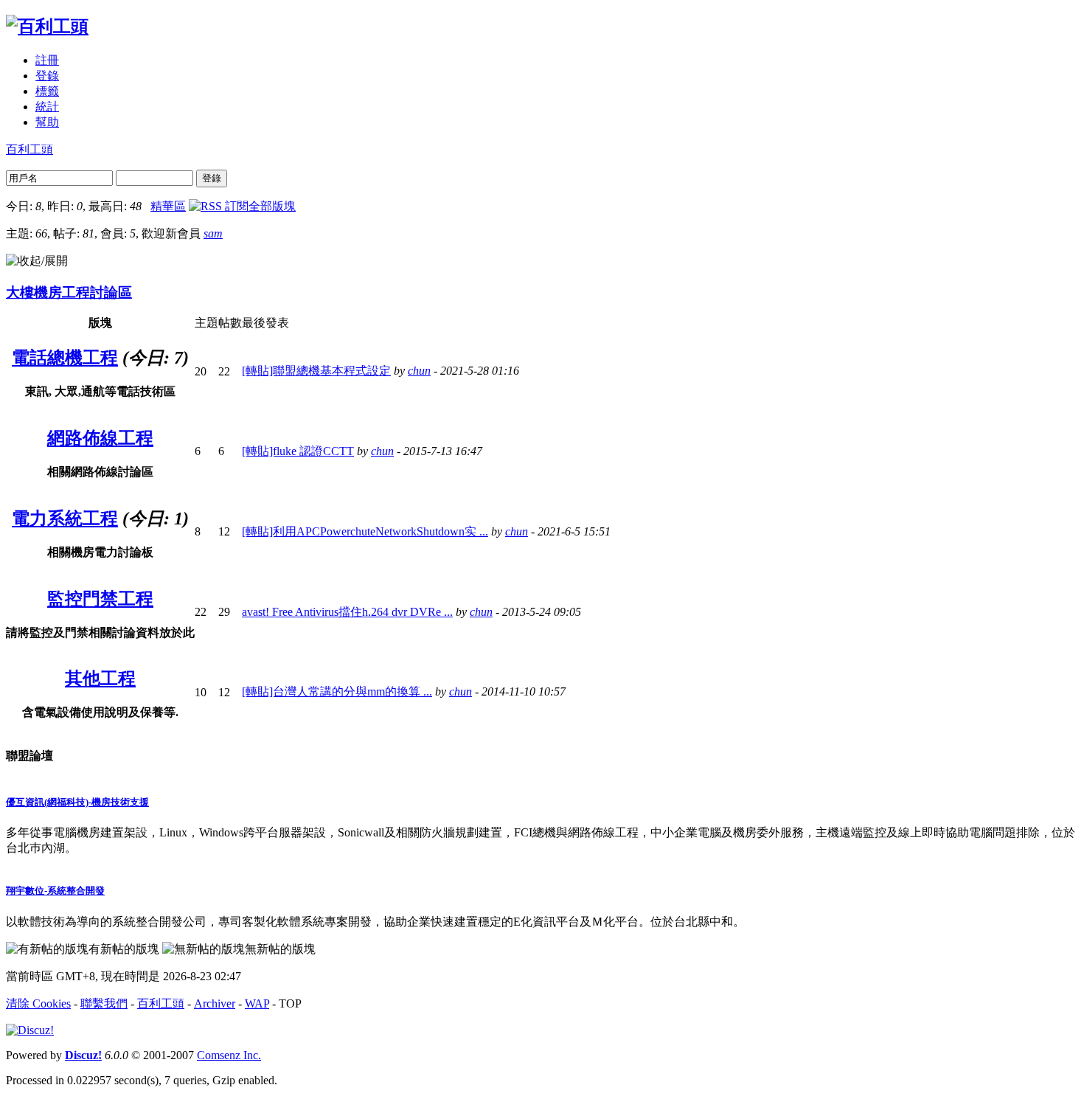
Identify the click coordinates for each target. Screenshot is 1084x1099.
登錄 (47, 75)
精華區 (168, 206)
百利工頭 (29, 149)
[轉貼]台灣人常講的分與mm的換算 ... (337, 691)
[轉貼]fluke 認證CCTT (298, 451)
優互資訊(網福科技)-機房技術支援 (77, 802)
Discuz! (83, 1055)
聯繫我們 (104, 1003)
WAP (257, 1003)
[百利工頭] (47, 26)
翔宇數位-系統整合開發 (55, 890)
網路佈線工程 (100, 438)
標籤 (47, 91)
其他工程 (100, 678)
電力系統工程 (65, 518)
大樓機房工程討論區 (69, 292)
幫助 (47, 122)
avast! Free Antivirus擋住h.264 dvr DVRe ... (347, 612)
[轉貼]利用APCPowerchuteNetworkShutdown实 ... (365, 531)
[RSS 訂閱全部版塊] (242, 206)
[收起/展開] (37, 261)
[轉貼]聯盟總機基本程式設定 (316, 370)
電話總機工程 (65, 357)
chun (419, 370)
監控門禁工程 (100, 599)
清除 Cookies (38, 1003)
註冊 (47, 60)
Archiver (214, 1003)
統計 (47, 106)
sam (213, 233)
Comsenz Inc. (229, 1055)
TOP (290, 1003)
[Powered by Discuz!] (30, 1030)
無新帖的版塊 (280, 949)
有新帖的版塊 (123, 949)
